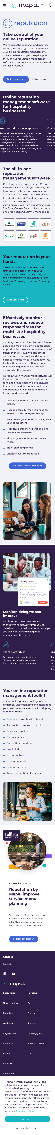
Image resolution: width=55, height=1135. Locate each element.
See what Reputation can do (27, 466)
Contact (8, 956)
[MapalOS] (27, 5)
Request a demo (15, 300)
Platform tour (39, 79)
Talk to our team (16, 79)
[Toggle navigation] (4, 5)
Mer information (25, 1111)
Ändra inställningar (26, 1128)
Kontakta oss (9, 964)
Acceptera (27, 1119)
